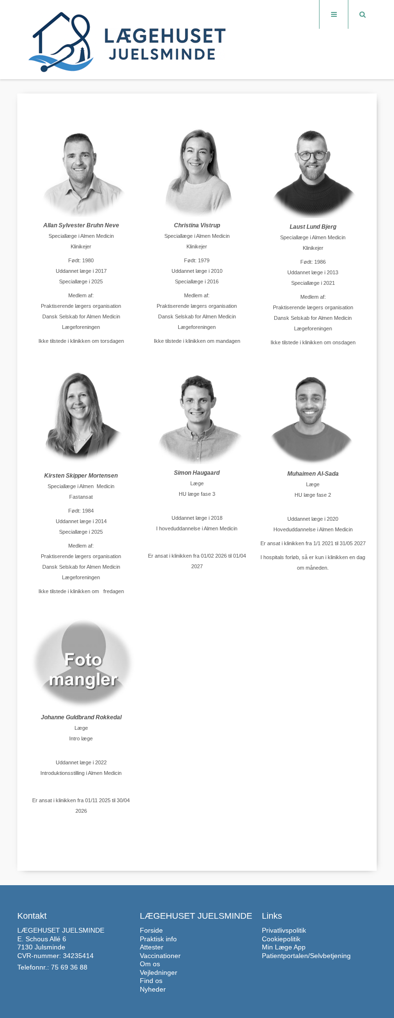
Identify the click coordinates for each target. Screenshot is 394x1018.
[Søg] (362, 14)
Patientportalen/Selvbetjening (306, 955)
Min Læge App (284, 947)
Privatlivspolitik (284, 930)
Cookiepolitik (281, 939)
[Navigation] (333, 14)
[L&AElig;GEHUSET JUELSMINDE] (127, 40)
